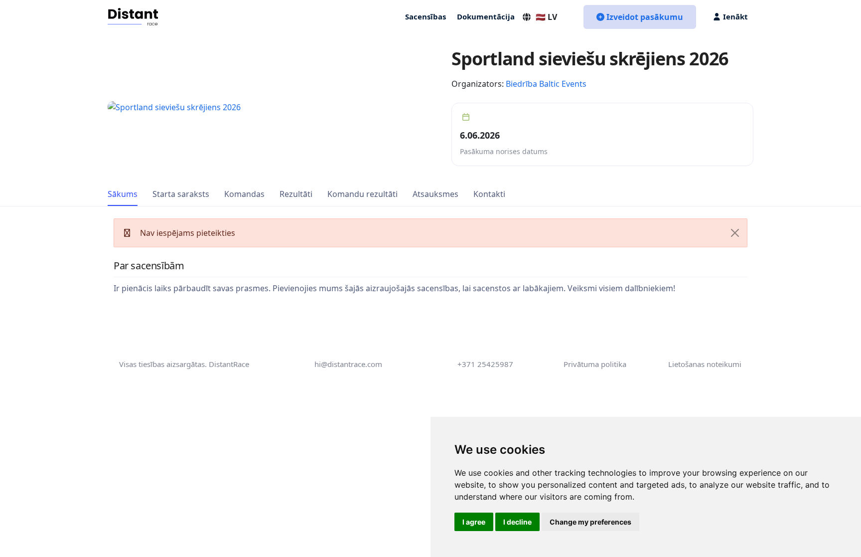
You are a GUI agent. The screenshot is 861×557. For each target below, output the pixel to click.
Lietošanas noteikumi (704, 364)
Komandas (244, 193)
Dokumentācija (486, 16)
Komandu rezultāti (362, 193)
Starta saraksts (180, 193)
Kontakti (489, 193)
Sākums (123, 193)
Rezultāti (296, 193)
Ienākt (735, 16)
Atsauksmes (435, 193)
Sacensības (425, 16)
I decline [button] (517, 522)
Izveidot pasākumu (644, 16)
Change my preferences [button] (590, 522)
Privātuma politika (595, 364)
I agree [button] (473, 522)
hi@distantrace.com (348, 364)
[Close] (735, 233)
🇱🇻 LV (546, 16)
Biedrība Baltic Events (546, 83)
